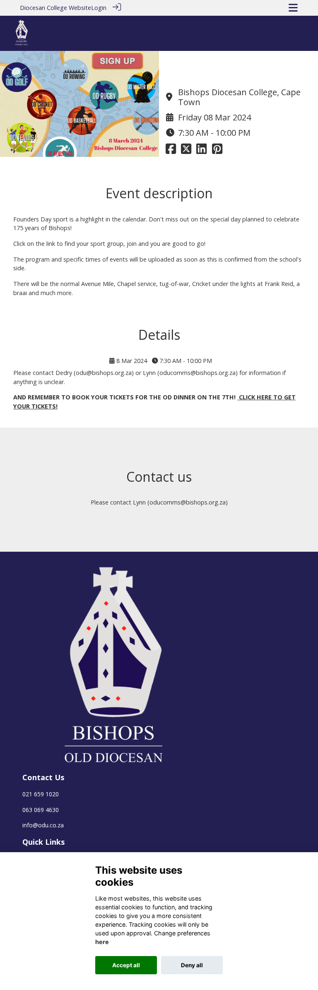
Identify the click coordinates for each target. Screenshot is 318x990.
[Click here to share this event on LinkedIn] (201, 151)
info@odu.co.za (43, 825)
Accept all (126, 965)
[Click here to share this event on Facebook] (171, 151)
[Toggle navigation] (293, 7)
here (102, 941)
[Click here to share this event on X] (186, 151)
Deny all (192, 965)
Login (98, 8)
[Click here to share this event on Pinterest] (217, 151)
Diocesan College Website (55, 8)
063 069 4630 (40, 810)
